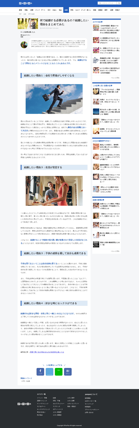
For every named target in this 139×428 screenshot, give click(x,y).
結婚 (66, 10)
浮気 (71, 10)
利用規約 (88, 407)
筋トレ (89, 10)
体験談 (100, 10)
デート (43, 10)
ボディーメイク (58, 409)
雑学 (106, 10)
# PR (23, 381)
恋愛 (31, 10)
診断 (111, 10)
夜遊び (117, 10)
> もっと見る (115, 78)
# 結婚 (28, 381)
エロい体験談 (57, 415)
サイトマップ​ (89, 404)
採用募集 (88, 398)
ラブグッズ (56, 406)
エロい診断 (70, 400)
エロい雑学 (70, 398)
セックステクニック (43, 409)
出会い (55, 10)
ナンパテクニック (42, 403)
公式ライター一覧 (90, 401)
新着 (20, 10)
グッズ (83, 10)
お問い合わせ (89, 412)
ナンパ (37, 10)
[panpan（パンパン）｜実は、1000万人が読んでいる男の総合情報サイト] (25, 3)
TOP (20, 14)
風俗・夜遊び (71, 406)
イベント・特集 (42, 398)
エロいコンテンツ (73, 403)
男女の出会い (41, 412)
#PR (29, 14)
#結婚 (32, 14)
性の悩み (40, 415)
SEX (49, 10)
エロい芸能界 (57, 412)
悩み (60, 10)
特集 (26, 10)
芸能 (94, 10)
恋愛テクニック (42, 400)
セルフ (77, 10)
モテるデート (41, 406)
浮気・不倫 (56, 400)
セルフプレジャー (58, 403)
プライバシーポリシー (92, 409)
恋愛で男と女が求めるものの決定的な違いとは (47, 352)
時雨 (22, 37)
